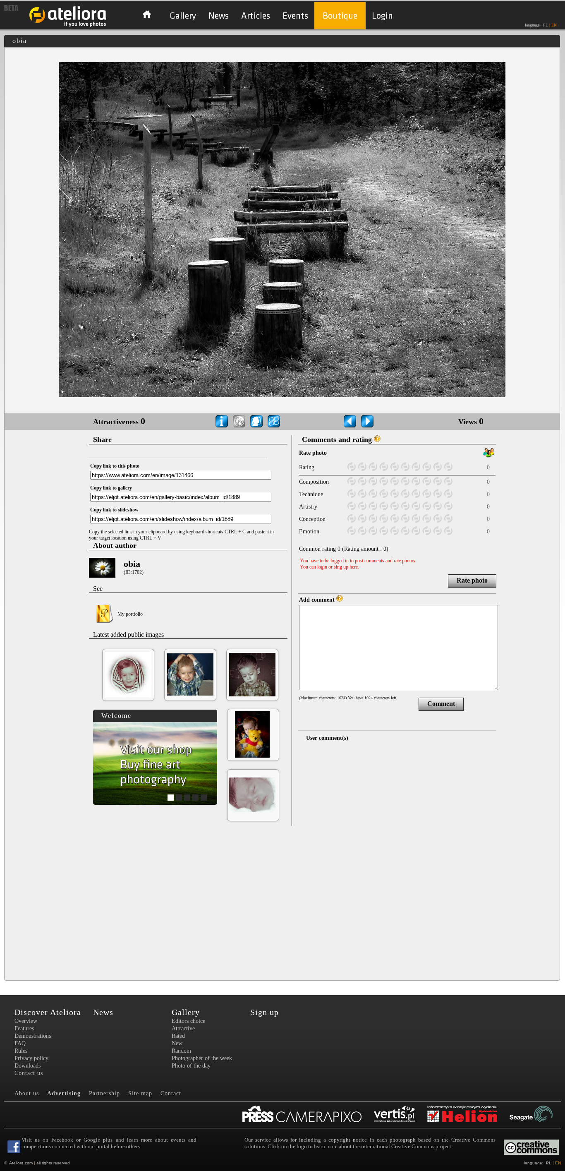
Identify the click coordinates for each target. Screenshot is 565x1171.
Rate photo (472, 580)
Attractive (183, 1028)
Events (295, 16)
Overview (25, 1021)
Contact (170, 1093)
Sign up (264, 1012)
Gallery (183, 16)
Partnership (104, 1093)
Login (382, 16)
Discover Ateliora (47, 1012)
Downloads (27, 1066)
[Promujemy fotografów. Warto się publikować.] (308, 1115)
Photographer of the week (202, 1058)
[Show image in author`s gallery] (256, 421)
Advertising (64, 1093)
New (177, 1043)
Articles (255, 16)
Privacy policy (31, 1058)
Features (24, 1028)
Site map (140, 1093)
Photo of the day (191, 1066)
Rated (178, 1036)
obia (132, 564)
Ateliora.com (21, 1163)
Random (181, 1051)
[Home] (68, 25)
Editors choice (188, 1021)
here (354, 567)
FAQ (20, 1043)
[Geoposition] (239, 421)
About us (26, 1093)
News (218, 16)
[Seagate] (537, 1115)
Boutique (340, 16)
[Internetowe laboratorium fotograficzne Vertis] (400, 1115)
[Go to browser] (273, 421)
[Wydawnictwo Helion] (468, 1115)
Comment (441, 703)
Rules (20, 1051)
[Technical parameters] (221, 421)
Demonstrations (32, 1036)
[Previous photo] (350, 421)
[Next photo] (367, 421)
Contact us (28, 1073)
